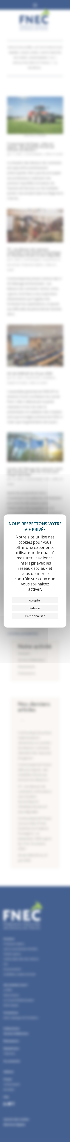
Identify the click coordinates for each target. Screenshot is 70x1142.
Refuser (35, 608)
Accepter (35, 600)
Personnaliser (35, 616)
